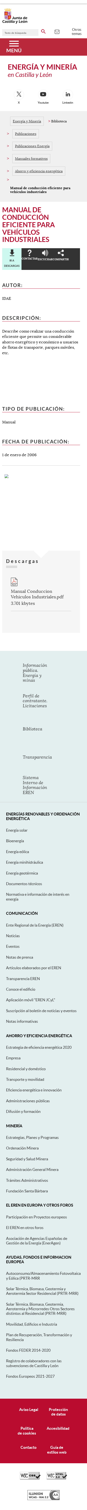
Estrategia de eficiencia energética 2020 (39, 1047)
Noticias (13, 936)
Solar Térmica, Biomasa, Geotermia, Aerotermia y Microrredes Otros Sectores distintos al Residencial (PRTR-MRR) (40, 1309)
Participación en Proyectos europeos (36, 1217)
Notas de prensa (19, 957)
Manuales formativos (31, 158)
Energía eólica (17, 851)
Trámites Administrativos (27, 1180)
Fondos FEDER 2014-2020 (28, 1350)
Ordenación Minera (22, 1148)
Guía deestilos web (56, 1449)
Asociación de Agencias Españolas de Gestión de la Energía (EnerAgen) (36, 1240)
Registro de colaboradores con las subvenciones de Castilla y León (34, 1363)
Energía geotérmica (22, 873)
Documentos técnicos (24, 884)
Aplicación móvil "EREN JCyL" (30, 1000)
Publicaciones (25, 134)
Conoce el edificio (20, 989)
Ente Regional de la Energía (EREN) (35, 925)
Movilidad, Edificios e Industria (31, 1324)
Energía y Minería (27, 121)
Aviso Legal (28, 1409)
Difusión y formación (23, 1111)
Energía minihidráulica (24, 862)
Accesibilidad (58, 1428)
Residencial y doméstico (26, 1069)
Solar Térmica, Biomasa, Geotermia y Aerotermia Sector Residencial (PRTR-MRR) (42, 1291)
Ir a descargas (12, 263)
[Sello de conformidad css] (30, 1478)
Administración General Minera (32, 1169)
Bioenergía (15, 841)
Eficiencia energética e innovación (34, 1090)
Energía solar (17, 830)
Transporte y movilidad (25, 1079)
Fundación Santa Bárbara (27, 1191)
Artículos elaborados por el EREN (33, 968)
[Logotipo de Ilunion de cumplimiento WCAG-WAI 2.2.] (43, 1499)
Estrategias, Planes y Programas (32, 1137)
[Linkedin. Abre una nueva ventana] (68, 95)
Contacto (28, 1447)
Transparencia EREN (23, 978)
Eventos (13, 946)
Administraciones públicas (28, 1101)
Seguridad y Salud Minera (27, 1159)
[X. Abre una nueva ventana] (19, 95)
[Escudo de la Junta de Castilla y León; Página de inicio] (14, 22)
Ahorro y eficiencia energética (39, 171)
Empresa (13, 1058)
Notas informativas (22, 1021)
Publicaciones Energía (32, 146)
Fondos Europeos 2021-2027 (30, 1376)
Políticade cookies (27, 1430)
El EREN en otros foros (25, 1227)
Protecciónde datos (58, 1411)
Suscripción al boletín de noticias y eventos (41, 1011)
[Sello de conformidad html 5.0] (56, 1478)
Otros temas (77, 31)
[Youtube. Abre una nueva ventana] (43, 95)
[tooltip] (57, 31)
